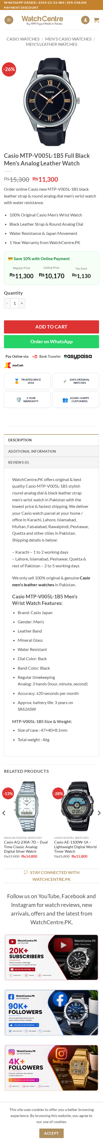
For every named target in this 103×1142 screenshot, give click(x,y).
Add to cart (51, 327)
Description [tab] (20, 440)
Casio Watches (23, 38)
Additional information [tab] (32, 451)
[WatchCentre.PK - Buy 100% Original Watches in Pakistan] (47, 20)
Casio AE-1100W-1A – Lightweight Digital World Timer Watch (75, 846)
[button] (8, 20)
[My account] (85, 20)
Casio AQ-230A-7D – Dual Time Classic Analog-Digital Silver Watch (26, 846)
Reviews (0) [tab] (18, 462)
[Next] (99, 823)
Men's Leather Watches (51, 44)
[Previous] (4, 823)
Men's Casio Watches (68, 38)
